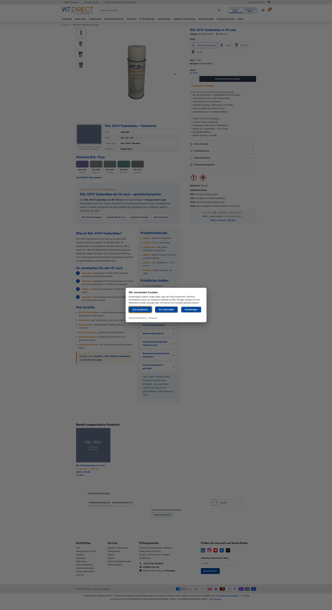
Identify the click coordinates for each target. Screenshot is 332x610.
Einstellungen (191, 309)
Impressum (152, 318)
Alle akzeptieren (140, 309)
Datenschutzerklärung (138, 318)
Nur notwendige (166, 309)
